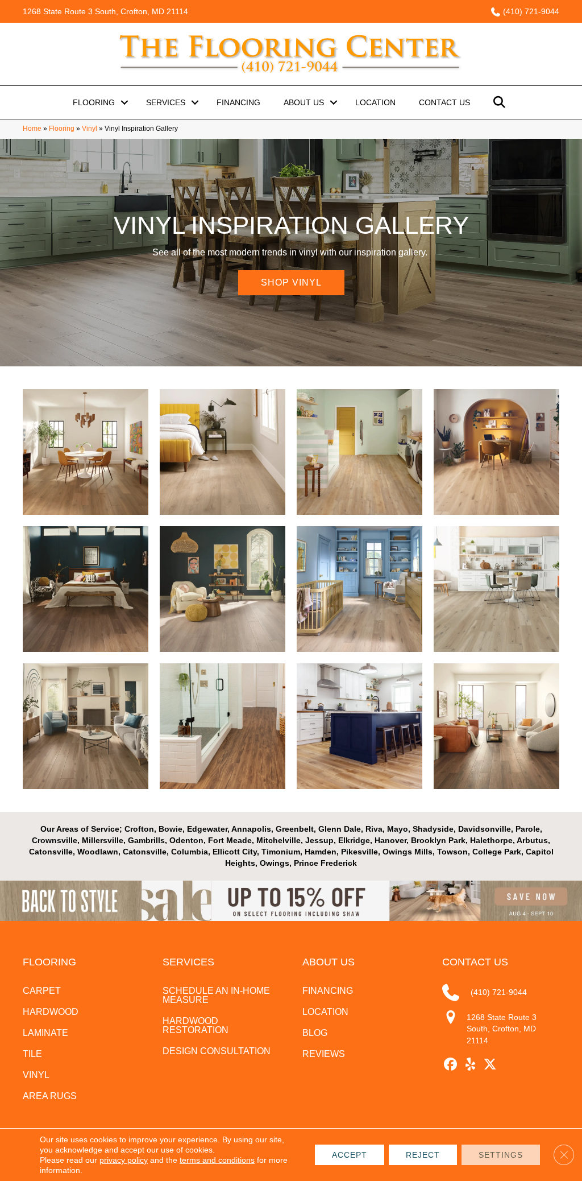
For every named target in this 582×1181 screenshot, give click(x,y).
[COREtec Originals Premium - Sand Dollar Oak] (359, 589)
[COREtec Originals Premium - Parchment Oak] (85, 726)
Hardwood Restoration (195, 1025)
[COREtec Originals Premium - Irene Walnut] (85, 452)
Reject (423, 1154)
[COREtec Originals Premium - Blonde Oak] (496, 452)
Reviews (323, 1054)
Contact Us (444, 102)
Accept (349, 1154)
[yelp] (470, 1065)
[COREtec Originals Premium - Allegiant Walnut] (222, 452)
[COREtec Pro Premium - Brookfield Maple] (359, 452)
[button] (124, 102)
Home (32, 129)
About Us (304, 102)
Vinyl (89, 129)
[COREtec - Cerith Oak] (222, 589)
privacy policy (123, 1160)
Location (375, 102)
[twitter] (490, 1065)
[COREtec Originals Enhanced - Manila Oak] (359, 726)
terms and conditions (217, 1160)
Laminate (45, 1033)
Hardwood (50, 1012)
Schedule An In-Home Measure (216, 995)
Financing (238, 102)
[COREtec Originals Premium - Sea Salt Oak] (496, 589)
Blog (314, 1033)
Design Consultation (217, 1051)
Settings (501, 1154)
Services (165, 102)
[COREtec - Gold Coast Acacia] (222, 726)
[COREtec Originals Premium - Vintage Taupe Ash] (85, 589)
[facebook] (450, 1065)
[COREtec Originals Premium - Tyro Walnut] (496, 726)
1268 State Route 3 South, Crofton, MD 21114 (105, 11)
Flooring (94, 102)
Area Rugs (50, 1096)
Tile (32, 1054)
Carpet (42, 991)
